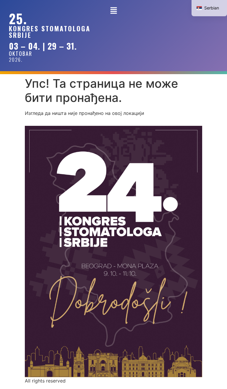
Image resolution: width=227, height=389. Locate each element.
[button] (113, 10)
